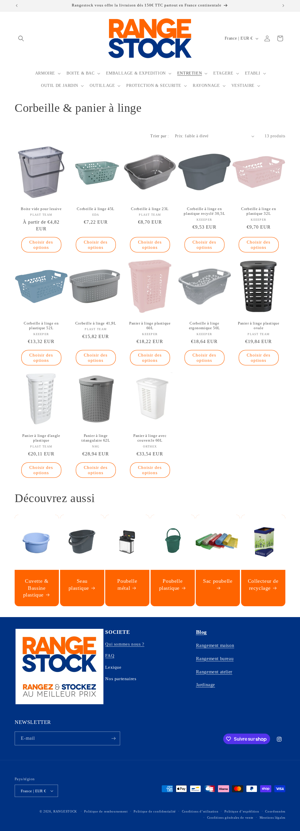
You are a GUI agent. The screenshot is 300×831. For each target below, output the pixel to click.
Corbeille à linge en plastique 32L (258, 211)
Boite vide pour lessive (41, 209)
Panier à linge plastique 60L (150, 325)
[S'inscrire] (113, 738)
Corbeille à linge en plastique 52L (41, 325)
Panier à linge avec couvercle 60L (149, 438)
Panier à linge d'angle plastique (41, 438)
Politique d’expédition (241, 811)
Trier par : (159, 136)
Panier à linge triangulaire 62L (95, 438)
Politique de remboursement (105, 811)
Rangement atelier (214, 671)
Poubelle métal (127, 584)
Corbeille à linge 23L (150, 209)
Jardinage (205, 684)
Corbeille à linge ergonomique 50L (204, 325)
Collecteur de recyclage (263, 584)
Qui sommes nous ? (124, 644)
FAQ (109, 655)
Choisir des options (41, 245)
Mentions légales (272, 817)
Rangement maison (215, 645)
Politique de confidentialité (155, 811)
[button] (21, 38)
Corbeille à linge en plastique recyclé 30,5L (204, 211)
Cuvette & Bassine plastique (36, 588)
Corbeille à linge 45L (96, 209)
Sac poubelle (218, 581)
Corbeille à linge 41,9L (95, 323)
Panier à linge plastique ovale (258, 325)
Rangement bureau (215, 658)
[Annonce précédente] (16, 5)
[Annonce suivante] (283, 5)
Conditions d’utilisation (200, 811)
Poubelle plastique (171, 584)
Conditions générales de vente (230, 817)
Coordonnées (275, 811)
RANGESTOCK (65, 811)
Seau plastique (78, 584)
